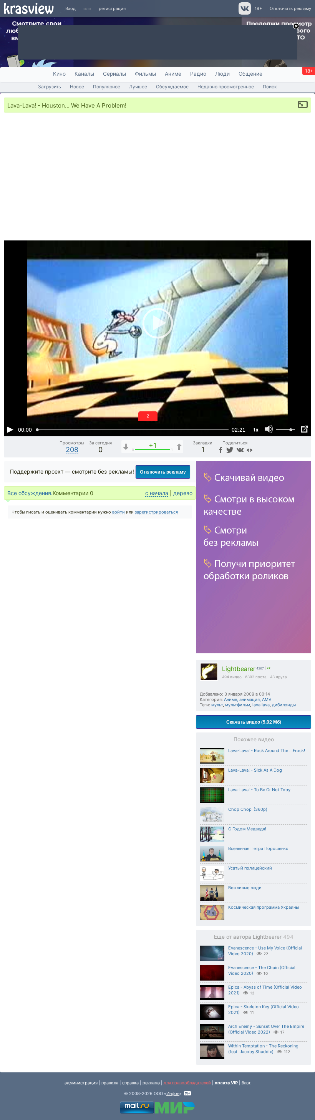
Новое (77, 86)
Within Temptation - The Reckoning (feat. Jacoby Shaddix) (263, 1048)
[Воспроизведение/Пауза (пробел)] (10, 429)
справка (130, 1082)
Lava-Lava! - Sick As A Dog (255, 770)
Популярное (106, 86)
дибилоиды (284, 704)
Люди (222, 74)
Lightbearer (238, 669)
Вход (70, 8)
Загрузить (49, 86)
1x (256, 429)
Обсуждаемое (172, 86)
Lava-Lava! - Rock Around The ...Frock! (266, 750)
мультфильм (237, 704)
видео (236, 676)
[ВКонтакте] (239, 450)
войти (118, 512)
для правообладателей (187, 1082)
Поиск (270, 86)
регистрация (112, 8)
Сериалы (114, 74)
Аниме (173, 74)
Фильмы (145, 74)
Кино (59, 74)
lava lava (261, 704)
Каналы (84, 74)
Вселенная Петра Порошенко (258, 848)
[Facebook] (219, 450)
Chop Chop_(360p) (247, 809)
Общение (250, 74)
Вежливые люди (245, 887)
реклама (151, 1082)
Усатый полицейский (250, 868)
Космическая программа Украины (263, 907)
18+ (258, 8)
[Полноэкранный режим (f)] (304, 429)
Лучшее (138, 86)
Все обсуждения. (30, 493)
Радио (198, 74)
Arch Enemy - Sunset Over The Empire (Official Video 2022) (266, 1029)
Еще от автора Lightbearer (253, 937)
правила (109, 1082)
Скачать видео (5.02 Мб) (253, 721)
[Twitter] (229, 450)
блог (246, 1082)
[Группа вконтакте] (244, 13)
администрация (81, 1082)
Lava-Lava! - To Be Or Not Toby (259, 789)
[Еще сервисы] (249, 450)
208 (72, 450)
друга (281, 676)
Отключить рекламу (290, 8)
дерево (182, 493)
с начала (156, 493)
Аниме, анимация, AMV (247, 699)
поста (261, 676)
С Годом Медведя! (247, 829)
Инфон (172, 1093)
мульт (217, 704)
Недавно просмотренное (225, 86)
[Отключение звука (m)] (269, 429)
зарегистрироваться (156, 512)
